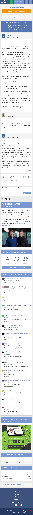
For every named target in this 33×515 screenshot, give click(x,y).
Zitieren (29, 110)
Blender (6, 301)
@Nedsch (5, 144)
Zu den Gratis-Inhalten (16, 267)
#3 (30, 140)
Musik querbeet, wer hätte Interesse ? (14, 325)
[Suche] (30, 2)
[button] (3, 177)
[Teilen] (29, 41)
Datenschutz (16, 502)
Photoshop (7, 311)
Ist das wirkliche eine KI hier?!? (12, 344)
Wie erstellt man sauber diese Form (14, 278)
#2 (30, 120)
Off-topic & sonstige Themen (11, 329)
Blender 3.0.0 (8, 297)
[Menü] (2, 1)
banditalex (11, 459)
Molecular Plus (8, 391)
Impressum (16, 499)
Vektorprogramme (9, 282)
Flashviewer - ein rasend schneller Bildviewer (17, 362)
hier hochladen (9, 187)
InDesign (6, 339)
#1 (30, 41)
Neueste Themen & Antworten (15, 274)
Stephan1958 (5, 459)
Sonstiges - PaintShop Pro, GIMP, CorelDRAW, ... (16, 366)
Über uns (16, 491)
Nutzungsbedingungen (16, 497)
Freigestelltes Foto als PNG (11, 399)
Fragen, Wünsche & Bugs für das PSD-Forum (15, 348)
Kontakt (16, 494)
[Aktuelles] (26, 2)
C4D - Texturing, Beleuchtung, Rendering (14, 402)
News (5, 292)
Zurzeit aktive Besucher (12, 455)
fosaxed (29, 478)
